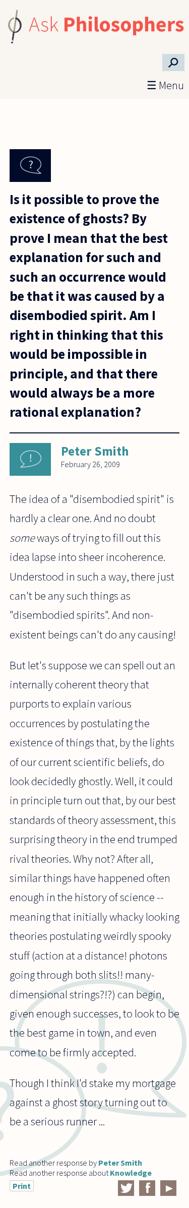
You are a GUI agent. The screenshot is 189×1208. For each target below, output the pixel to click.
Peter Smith (95, 451)
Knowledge (131, 1173)
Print (22, 1186)
